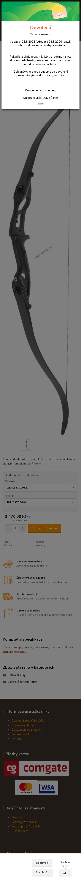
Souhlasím (42, 872)
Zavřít (41, 103)
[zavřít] (71, 8)
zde (65, 873)
